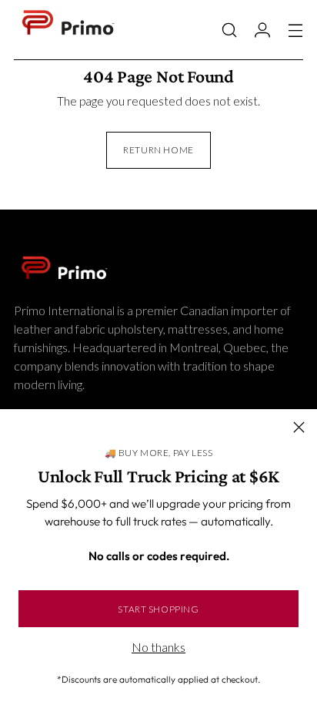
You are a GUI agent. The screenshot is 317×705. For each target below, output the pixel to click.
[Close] (299, 427)
